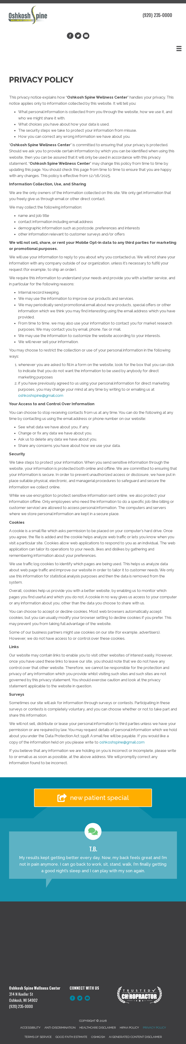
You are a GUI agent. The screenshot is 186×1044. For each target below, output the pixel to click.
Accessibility (30, 1027)
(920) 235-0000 (157, 15)
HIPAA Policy (129, 1027)
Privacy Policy (154, 1027)
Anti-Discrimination (60, 1027)
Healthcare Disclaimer (97, 1027)
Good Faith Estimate (71, 1037)
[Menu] (179, 48)
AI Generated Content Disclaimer (135, 1037)
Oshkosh (98, 1037)
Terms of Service (38, 1037)
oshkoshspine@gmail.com (40, 395)
